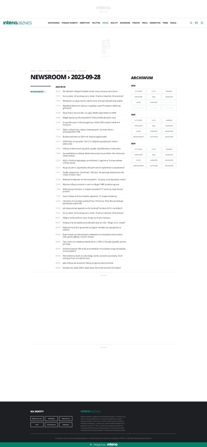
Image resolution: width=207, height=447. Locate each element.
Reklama (66, 425)
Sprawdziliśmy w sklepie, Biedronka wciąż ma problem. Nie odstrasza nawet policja (94, 154)
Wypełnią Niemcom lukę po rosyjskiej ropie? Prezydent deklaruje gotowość (92, 106)
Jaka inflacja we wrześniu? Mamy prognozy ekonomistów (88, 263)
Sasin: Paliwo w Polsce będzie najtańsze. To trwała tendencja (90, 196)
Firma (165, 23)
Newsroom (66, 419)
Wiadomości (38, 91)
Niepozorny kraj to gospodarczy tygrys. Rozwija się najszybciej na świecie (92, 228)
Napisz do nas (37, 419)
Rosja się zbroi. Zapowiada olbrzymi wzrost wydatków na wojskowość (94, 167)
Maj (153, 97)
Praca (145, 23)
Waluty (114, 23)
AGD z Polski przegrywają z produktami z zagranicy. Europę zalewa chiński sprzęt (92, 161)
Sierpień (153, 102)
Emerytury (85, 23)
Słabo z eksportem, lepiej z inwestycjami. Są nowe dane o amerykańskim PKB (88, 130)
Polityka (96, 23)
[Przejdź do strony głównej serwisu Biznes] (25, 23)
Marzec (169, 91)
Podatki (136, 23)
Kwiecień (138, 97)
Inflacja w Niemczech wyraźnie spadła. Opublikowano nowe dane (92, 148)
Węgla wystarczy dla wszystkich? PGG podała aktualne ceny (89, 117)
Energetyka (155, 23)
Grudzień (169, 137)
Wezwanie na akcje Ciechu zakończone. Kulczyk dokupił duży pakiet (93, 101)
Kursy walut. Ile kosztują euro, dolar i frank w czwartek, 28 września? (93, 96)
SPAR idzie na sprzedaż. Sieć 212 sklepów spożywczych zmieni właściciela (90, 142)
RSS (37, 425)
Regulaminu (84, 438)
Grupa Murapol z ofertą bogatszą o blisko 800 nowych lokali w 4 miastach (91, 123)
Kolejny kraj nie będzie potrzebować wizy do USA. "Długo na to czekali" (94, 222)
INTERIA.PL (123, 438)
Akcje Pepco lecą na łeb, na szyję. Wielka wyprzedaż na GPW (89, 113)
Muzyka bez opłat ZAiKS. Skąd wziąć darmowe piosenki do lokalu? (92, 267)
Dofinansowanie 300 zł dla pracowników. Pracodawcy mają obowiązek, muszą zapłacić (94, 249)
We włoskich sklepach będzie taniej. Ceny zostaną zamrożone (90, 91)
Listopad (154, 137)
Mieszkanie (125, 23)
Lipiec (138, 102)
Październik (138, 137)
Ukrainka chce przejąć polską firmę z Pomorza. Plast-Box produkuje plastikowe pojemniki (93, 202)
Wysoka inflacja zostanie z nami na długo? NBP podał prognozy (91, 184)
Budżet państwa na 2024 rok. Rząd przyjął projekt (85, 136)
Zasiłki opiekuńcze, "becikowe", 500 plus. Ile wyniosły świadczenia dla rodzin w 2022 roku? (93, 173)
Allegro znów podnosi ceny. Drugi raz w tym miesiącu (86, 217)
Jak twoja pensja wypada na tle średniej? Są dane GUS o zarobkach (92, 208)
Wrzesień (169, 131)
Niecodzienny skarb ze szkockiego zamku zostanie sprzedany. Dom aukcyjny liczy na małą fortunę (93, 256)
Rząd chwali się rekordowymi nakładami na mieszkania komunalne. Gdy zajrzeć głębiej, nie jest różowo (93, 235)
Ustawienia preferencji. (96, 438)
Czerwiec (169, 97)
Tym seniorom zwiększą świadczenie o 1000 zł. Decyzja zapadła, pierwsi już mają (94, 242)
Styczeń (138, 91)
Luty (154, 91)
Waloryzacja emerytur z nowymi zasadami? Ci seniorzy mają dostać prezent (93, 190)
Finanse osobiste (70, 23)
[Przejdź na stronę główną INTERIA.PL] (10, 22)
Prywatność (107, 438)
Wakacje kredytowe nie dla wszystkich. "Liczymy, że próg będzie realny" (94, 179)
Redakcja (51, 419)
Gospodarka (54, 23)
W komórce (51, 425)
